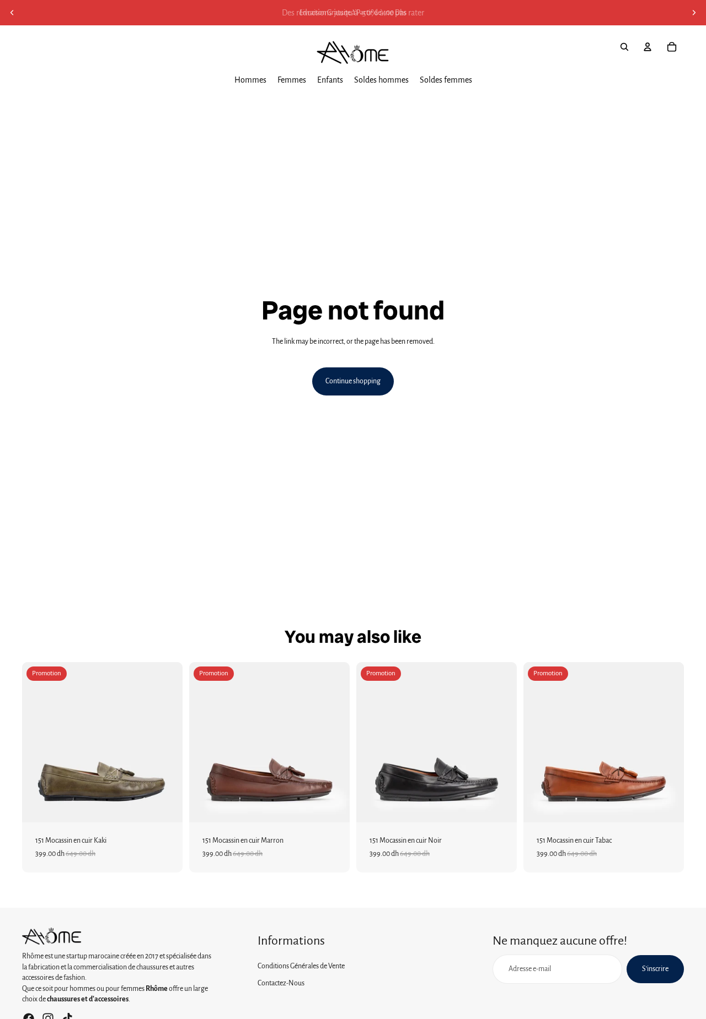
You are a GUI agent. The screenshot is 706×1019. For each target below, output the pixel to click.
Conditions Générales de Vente (301, 966)
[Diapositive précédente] (12, 13)
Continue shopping (353, 381)
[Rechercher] (624, 47)
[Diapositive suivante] (694, 13)
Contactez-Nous (281, 983)
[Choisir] (165, 805)
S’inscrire (655, 969)
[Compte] (647, 47)
